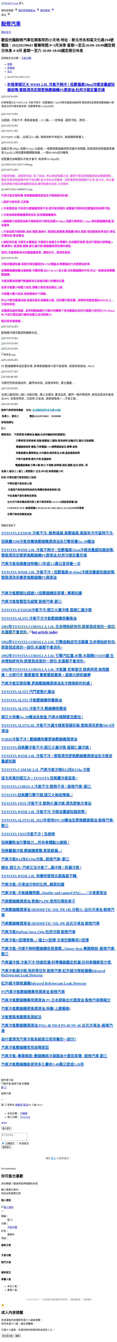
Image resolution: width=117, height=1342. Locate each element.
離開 (18, 1336)
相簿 (9, 64)
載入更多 (6, 1128)
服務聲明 (87, 1299)
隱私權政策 (76, 1299)
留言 (25, 1105)
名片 (9, 71)
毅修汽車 (11, 23)
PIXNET (35, 1299)
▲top (4, 1122)
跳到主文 (6, 32)
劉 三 (4, 1087)
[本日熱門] (44, 632)
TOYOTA (25, 1117)
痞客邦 (19, 1105)
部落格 (11, 68)
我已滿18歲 (7, 1336)
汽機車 (23, 1113)
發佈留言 (6, 1147)
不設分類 (26, 58)
